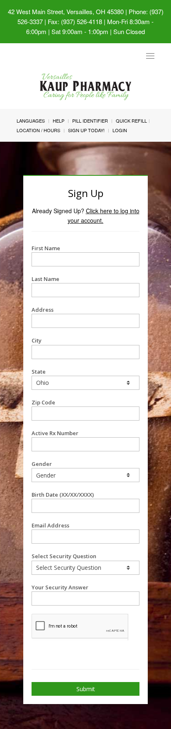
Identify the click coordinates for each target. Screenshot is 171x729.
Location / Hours (38, 130)
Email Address (50, 525)
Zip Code (43, 402)
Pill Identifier (90, 120)
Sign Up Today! (86, 130)
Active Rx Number (55, 433)
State (39, 371)
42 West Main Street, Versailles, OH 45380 (66, 11)
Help (58, 120)
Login (119, 130)
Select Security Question (64, 556)
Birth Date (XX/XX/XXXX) (63, 494)
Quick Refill (131, 120)
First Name (46, 248)
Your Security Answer (60, 587)
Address (43, 309)
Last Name (45, 279)
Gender (42, 464)
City (37, 340)
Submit (85, 689)
